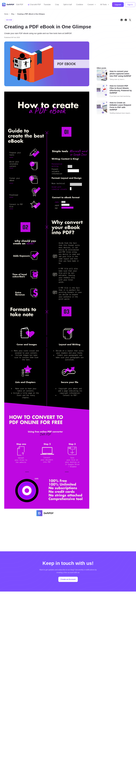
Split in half (67, 4)
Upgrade (118, 5)
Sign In (130, 5)
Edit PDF (19, 4)
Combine (79, 4)
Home (6, 14)
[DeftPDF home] (8, 4)
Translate (47, 4)
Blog (12, 14)
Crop (57, 4)
